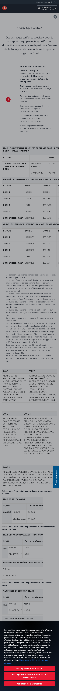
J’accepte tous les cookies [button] (29, 668)
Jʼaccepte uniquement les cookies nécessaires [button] (30, 676)
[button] (29, 683)
